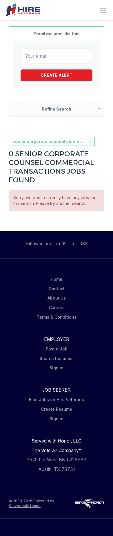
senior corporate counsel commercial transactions (53, 141)
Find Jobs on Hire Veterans (56, 399)
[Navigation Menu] (103, 10)
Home (56, 279)
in (58, 243)
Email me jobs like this (57, 33)
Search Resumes (57, 358)
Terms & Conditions (56, 317)
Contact (57, 288)
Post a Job (57, 348)
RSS (84, 243)
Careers (56, 307)
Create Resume (56, 409)
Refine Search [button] (56, 109)
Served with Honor (25, 506)
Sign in (56, 367)
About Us (57, 297)
